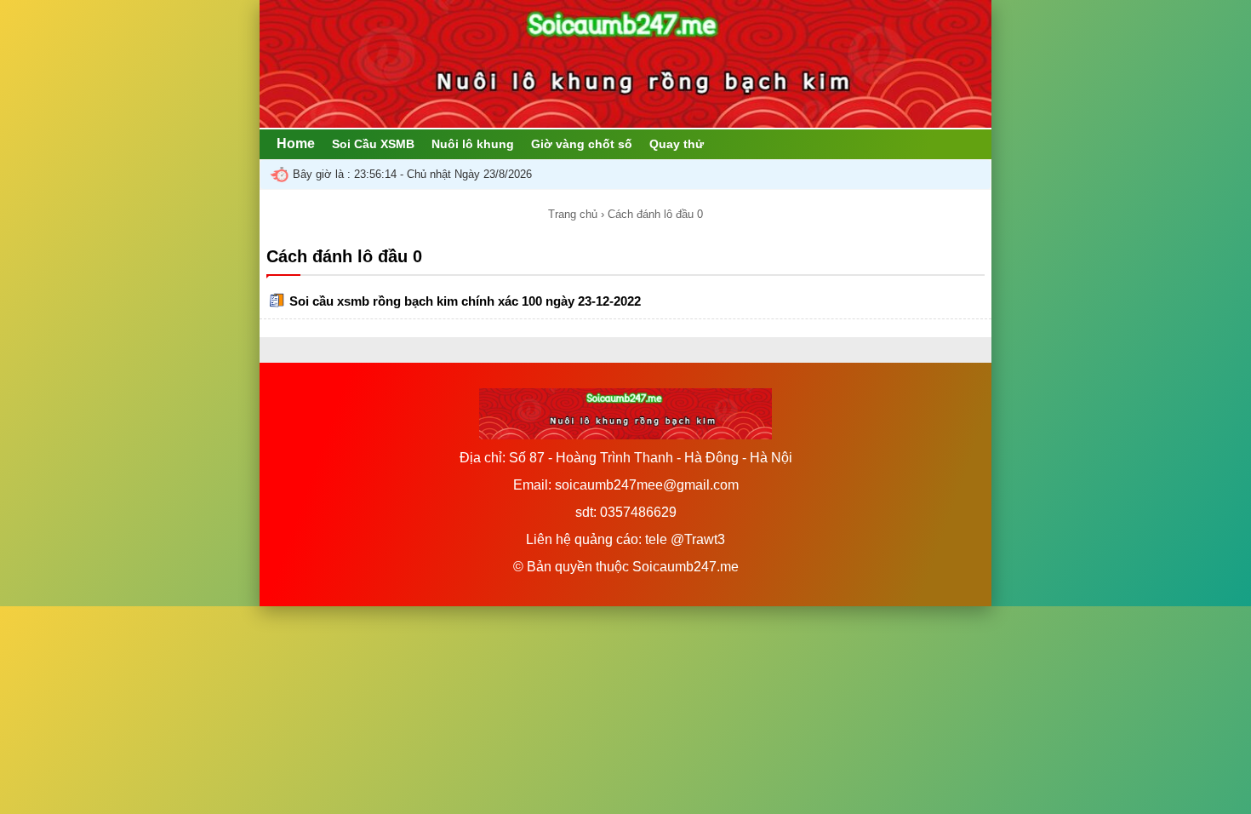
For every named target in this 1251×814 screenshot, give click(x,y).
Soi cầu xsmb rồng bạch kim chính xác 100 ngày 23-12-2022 (465, 301)
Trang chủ (572, 214)
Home (296, 143)
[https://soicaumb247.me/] (625, 123)
